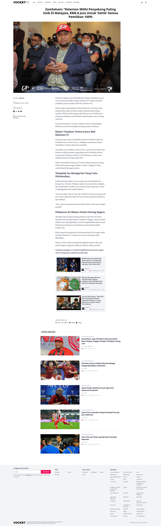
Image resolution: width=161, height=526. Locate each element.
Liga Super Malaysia (88, 336)
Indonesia (48, 2)
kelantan (17, 117)
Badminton (113, 474)
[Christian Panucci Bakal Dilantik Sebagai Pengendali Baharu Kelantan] (60, 370)
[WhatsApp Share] (16, 111)
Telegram (28, 475)
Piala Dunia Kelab (115, 509)
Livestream (69, 2)
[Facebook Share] (14, 111)
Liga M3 (125, 493)
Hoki (124, 479)
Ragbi (125, 511)
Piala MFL (112, 511)
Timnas (125, 516)
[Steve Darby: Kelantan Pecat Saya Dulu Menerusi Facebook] (60, 395)
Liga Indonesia (114, 493)
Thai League (113, 516)
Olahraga (112, 501)
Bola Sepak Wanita (115, 477)
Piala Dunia (140, 505)
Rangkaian (76, 2)
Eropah (55, 2)
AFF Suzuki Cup (127, 472)
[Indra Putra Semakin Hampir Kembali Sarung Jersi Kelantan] (60, 419)
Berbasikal (126, 474)
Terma (69, 472)
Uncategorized (141, 516)
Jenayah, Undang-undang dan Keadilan (115, 488)
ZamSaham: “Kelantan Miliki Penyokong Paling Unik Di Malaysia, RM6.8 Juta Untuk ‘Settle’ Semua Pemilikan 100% (80, 13)
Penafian (57, 472)
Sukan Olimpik (127, 513)
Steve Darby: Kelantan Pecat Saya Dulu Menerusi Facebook (98, 389)
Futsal (112, 479)
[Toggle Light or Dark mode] (142, 2)
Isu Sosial (113, 481)
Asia (34, 2)
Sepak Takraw (140, 511)
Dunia (125, 477)
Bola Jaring (140, 474)
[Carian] (146, 2)
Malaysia (39, 2)
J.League (125, 481)
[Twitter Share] (18, 111)
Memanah (139, 497)
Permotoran (126, 501)
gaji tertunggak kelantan (20, 116)
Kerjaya (57, 474)
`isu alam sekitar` (115, 472)
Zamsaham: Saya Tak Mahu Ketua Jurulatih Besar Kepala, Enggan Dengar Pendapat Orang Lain (101, 341)
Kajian (125, 487)
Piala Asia (113, 505)
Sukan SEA (139, 513)
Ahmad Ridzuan (18, 108)
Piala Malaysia (86, 385)
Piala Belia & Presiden (126, 505)
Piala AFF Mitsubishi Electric (142, 501)
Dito (85, 368)
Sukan (112, 513)
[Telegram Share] (21, 111)
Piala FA (125, 509)
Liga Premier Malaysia (140, 493)
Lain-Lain (60, 2)
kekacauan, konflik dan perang (142, 488)
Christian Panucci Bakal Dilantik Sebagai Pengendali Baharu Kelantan (98, 364)
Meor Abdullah (88, 346)
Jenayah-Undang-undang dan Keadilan (141, 483)
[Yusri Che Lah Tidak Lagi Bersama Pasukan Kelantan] (60, 444)
